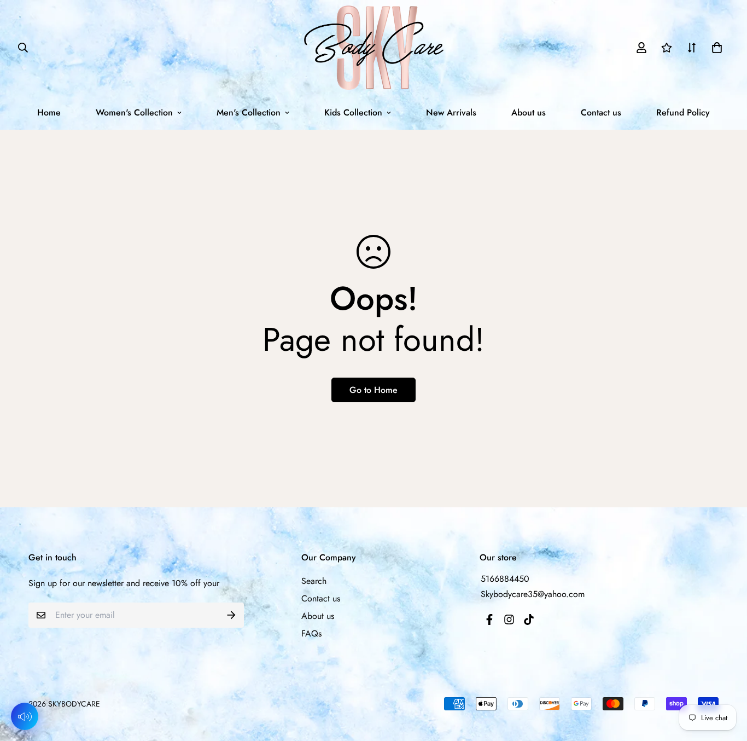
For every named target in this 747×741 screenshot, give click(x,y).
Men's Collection (249, 112)
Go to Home (373, 390)
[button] (714, 47)
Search (313, 581)
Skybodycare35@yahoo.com (533, 594)
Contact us (601, 112)
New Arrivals (451, 112)
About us (528, 112)
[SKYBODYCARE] (373, 47)
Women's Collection (134, 112)
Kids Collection (353, 112)
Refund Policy (683, 112)
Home (49, 112)
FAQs (311, 633)
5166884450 (505, 578)
